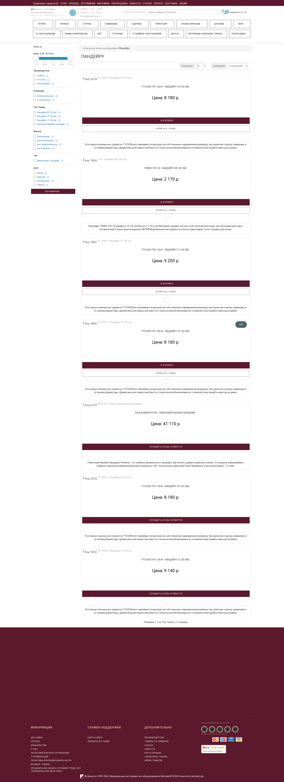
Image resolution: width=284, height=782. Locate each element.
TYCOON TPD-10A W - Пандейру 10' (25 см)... (166, 331)
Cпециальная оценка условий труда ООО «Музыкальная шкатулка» (56, 769)
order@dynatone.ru (89, 16)
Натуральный (43, 181)
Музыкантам (39, 745)
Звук (240, 24)
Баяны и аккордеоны (76, 34)
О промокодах (39, 756)
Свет (99, 34)
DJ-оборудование (45, 34)
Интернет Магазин (45, 96)
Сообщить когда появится (165, 447)
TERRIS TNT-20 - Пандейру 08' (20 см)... (166, 168)
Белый (40, 173)
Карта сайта (95, 737)
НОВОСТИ (149, 749)
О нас (34, 749)
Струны (87, 24)
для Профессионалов (47, 144)
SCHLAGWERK (43, 84)
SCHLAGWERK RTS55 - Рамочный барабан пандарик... (166, 412)
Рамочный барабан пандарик (51, 124)
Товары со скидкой (156, 741)
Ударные (136, 24)
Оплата (35, 741)
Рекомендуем (43, 136)
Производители (154, 737)
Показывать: (187, 66)
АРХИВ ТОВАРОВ (153, 760)
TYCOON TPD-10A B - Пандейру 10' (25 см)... (165, 486)
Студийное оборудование (147, 34)
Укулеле (64, 24)
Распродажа (239, 34)
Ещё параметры (52, 191)
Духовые (219, 24)
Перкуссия (161, 24)
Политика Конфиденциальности (51, 760)
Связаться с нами (98, 741)
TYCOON (41, 80)
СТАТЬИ (148, 745)
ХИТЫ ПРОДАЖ (152, 753)
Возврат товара (40, 764)
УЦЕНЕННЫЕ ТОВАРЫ (156, 756)
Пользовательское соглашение (50, 753)
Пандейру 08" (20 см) (47, 112)
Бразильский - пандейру (48, 161)
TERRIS (40, 76)
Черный (40, 185)
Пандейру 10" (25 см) (47, 116)
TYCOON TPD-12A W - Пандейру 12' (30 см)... (166, 559)
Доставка (37, 737)
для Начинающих (45, 140)
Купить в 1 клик (166, 128)
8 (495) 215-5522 (90, 12)
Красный (41, 177)
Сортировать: (219, 66)
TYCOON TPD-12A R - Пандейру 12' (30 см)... (165, 249)
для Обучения (43, 148)
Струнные (117, 34)
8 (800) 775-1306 (90, 9)
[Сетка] (90, 66)
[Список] (84, 66)
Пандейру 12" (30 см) (47, 120)
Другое (175, 34)
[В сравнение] (166, 137)
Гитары (42, 24)
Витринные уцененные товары (205, 34)
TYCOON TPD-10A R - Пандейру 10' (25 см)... (165, 86)
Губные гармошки (190, 24)
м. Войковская (44, 100)
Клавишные (111, 24)
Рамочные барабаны (107, 48)
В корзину (166, 120)
